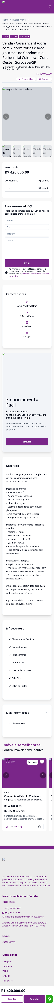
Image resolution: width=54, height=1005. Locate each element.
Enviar (27, 262)
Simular (27, 441)
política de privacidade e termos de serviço (29, 274)
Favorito (45, 79)
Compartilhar (27, 79)
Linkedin (6, 975)
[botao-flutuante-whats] (49, 999)
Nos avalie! (7, 980)
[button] (6, 117)
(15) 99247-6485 (13, 908)
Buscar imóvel (19, 19)
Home (5, 19)
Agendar (34, 999)
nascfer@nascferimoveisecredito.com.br (24, 916)
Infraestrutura (15, 628)
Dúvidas (12, 999)
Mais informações (17, 712)
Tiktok (5, 971)
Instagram (7, 961)
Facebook (7, 966)
